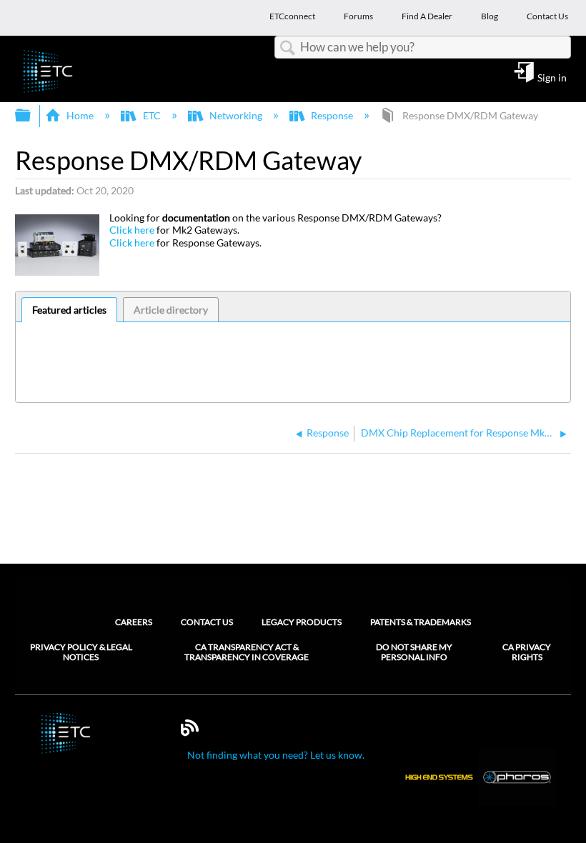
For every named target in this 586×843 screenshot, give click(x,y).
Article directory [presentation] (171, 310)
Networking (235, 115)
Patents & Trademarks (420, 622)
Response (332, 115)
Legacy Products (302, 622)
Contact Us (207, 622)
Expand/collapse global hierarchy (32, 115)
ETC (151, 115)
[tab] (69, 310)
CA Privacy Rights (526, 652)
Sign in (552, 77)
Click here (131, 230)
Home (80, 115)
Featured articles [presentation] (69, 310)
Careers (133, 622)
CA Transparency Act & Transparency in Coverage (246, 652)
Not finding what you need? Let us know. (275, 755)
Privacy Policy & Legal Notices (81, 652)
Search (287, 48)
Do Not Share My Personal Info (414, 652)
